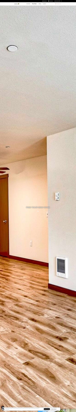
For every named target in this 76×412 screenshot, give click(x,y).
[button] (58, 4)
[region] (31, 409)
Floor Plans (34, 3)
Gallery (40, 3)
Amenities (28, 3)
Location (44, 3)
